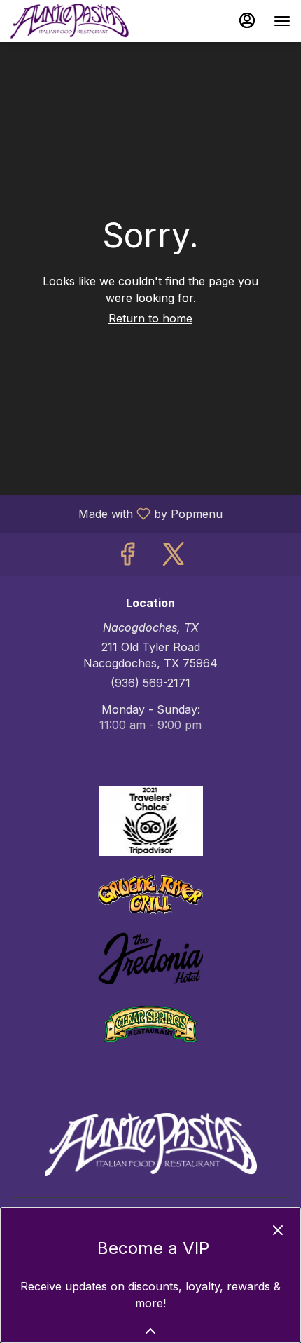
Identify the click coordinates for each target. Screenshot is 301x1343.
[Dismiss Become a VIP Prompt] (278, 1230)
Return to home (150, 318)
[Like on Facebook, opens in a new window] (127, 557)
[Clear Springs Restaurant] (150, 1023)
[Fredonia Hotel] (150, 957)
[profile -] (247, 20)
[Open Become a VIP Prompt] (150, 1331)
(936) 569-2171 (150, 683)
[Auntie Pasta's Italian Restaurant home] (73, 21)
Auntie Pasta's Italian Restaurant (150, 1144)
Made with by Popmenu (116, 513)
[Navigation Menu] (282, 21)
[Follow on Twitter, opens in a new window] (173, 557)
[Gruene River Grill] (150, 893)
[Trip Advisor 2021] (150, 819)
